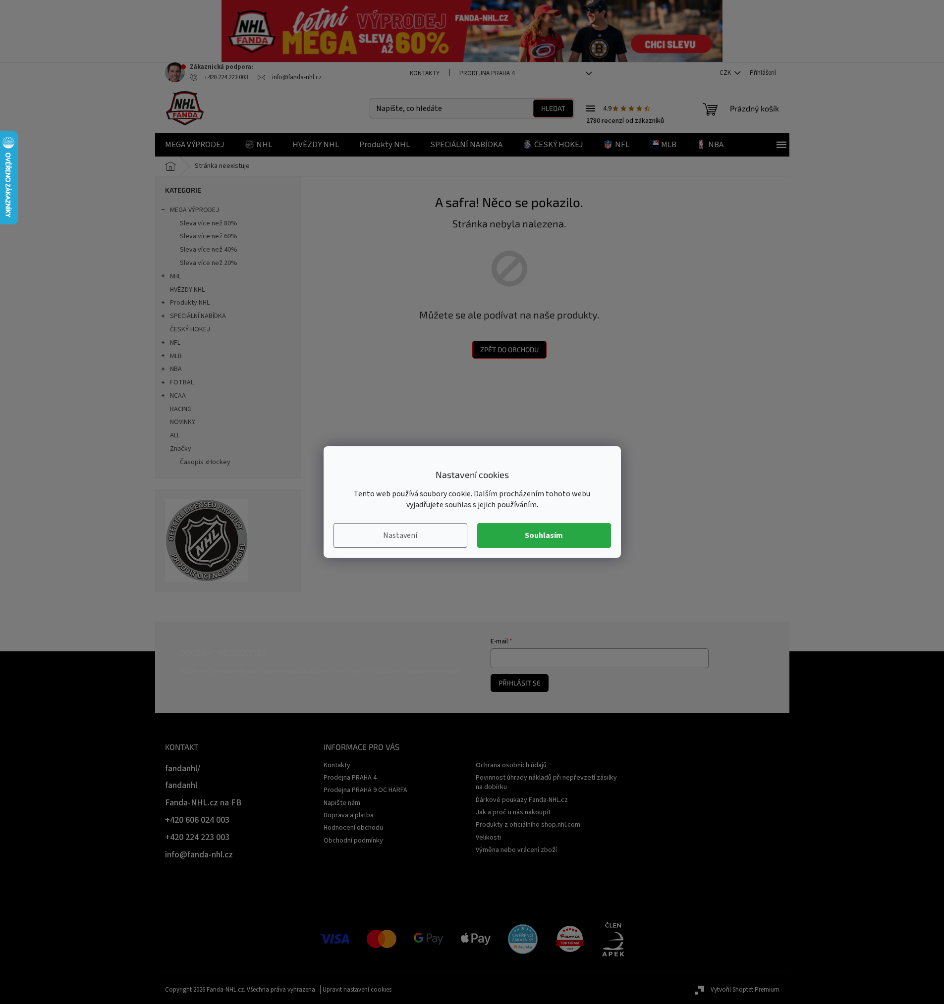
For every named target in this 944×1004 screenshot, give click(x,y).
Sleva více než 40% (208, 250)
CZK (726, 72)
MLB (176, 356)
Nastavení (400, 535)
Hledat (553, 108)
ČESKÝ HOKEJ (190, 329)
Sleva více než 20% (208, 263)
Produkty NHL (190, 303)
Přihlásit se (520, 683)
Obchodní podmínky (353, 840)
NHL (175, 276)
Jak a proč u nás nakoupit (513, 812)
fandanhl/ (182, 768)
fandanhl (181, 785)
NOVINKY (182, 422)
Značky (180, 449)
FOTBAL (182, 382)
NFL (175, 343)
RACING (181, 409)
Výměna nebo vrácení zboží (516, 850)
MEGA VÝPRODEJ (194, 210)
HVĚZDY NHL (187, 290)
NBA (176, 369)
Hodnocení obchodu (353, 828)
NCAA (178, 396)
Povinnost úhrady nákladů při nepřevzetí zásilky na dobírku (546, 782)
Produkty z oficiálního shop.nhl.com (528, 825)
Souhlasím (544, 535)
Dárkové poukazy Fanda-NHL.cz (522, 800)
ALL (175, 435)
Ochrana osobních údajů (511, 765)
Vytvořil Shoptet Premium (745, 989)
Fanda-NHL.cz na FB (203, 802)
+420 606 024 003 (197, 820)
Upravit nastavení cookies (357, 989)
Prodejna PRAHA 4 (486, 73)
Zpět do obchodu (509, 349)
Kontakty (425, 73)
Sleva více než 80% (208, 223)
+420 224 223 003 (197, 837)
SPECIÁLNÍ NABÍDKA (198, 316)
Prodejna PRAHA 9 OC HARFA (365, 790)
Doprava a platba (349, 815)
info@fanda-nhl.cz (199, 854)
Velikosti (488, 838)
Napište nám (342, 803)
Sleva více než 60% (208, 236)
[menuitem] (194, 145)
